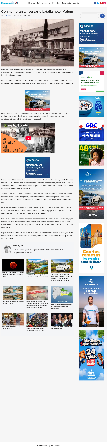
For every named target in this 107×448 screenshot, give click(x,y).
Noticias (31, 3)
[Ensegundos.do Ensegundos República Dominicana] (9, 3)
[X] (98, 3)
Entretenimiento (43, 3)
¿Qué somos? (54, 446)
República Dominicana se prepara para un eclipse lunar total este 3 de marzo (13, 274)
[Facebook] (95, 3)
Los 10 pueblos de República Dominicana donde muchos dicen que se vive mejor (37, 277)
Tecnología (66, 3)
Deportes (56, 3)
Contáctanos (42, 446)
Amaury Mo (7, 15)
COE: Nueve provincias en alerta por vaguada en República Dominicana (61, 306)
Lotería (76, 3)
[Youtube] (101, 3)
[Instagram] (104, 3)
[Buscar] (102, 16)
